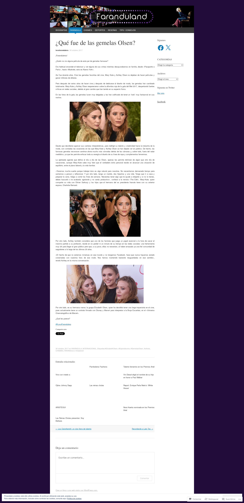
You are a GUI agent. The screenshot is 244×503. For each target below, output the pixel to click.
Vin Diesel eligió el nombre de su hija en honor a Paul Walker (138, 376)
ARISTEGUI (61, 407)
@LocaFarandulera (63, 324)
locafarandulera (62, 50)
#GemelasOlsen (137, 348)
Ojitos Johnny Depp (64, 385)
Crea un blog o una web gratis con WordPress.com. (77, 490)
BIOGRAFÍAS (61, 30)
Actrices (147, 348)
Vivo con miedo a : (63, 374)
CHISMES (88, 30)
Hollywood (79, 350)
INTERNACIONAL (89, 348)
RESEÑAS (112, 30)
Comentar (144, 478)
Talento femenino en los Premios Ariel (138, 366)
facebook (161, 101)
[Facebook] (160, 47)
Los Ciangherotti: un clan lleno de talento (73, 428)
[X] (168, 47)
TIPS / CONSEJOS (128, 30)
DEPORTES (100, 30)
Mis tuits (160, 93)
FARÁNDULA (75, 30)
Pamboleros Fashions (98, 366)
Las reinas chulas (97, 385)
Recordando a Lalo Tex (142, 428)
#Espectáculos (124, 348)
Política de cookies (74, 498)
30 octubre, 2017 (76, 50)
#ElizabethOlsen (111, 348)
